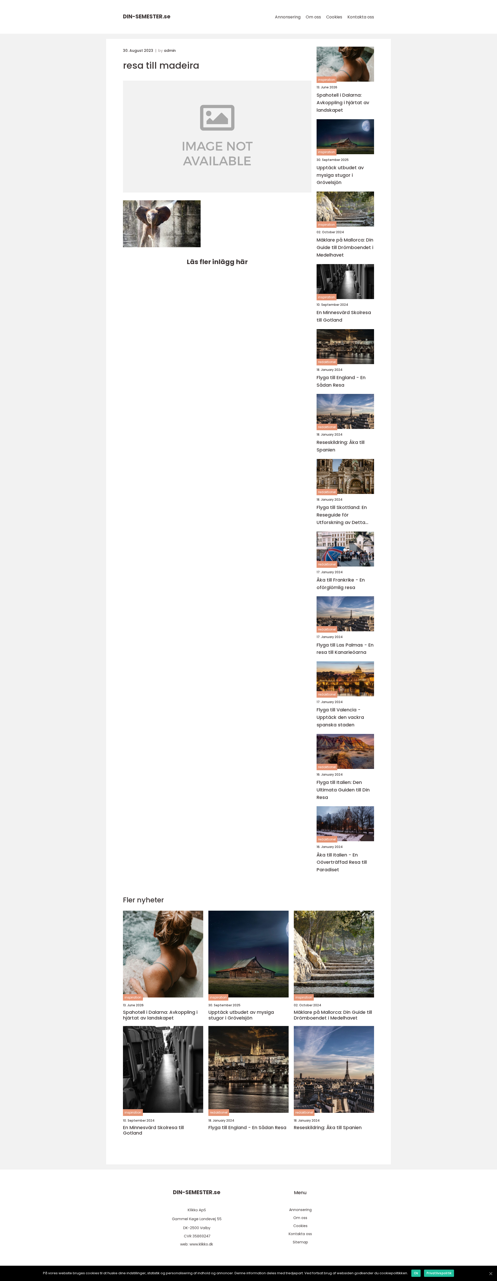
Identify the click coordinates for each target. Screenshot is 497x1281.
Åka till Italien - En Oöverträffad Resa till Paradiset (342, 862)
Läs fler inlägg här (217, 261)
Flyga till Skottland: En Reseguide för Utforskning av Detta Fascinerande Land (342, 515)
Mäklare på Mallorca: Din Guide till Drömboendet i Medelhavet (345, 247)
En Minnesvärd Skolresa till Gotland (344, 316)
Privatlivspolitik (439, 1273)
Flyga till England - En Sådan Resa (341, 381)
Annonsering (288, 17)
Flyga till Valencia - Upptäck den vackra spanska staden (340, 717)
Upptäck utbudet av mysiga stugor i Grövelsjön (340, 175)
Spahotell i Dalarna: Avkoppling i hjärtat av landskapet (343, 102)
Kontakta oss (360, 17)
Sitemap (300, 1242)
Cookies (334, 17)
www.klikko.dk (201, 1244)
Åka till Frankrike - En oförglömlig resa (341, 584)
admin (170, 50)
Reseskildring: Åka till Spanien (340, 446)
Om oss (313, 17)
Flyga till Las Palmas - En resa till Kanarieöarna (345, 649)
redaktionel (327, 362)
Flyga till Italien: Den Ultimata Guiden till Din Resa (343, 790)
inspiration (326, 79)
